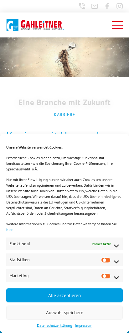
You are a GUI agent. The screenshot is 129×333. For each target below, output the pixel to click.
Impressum (83, 325)
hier (9, 229)
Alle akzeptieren (64, 295)
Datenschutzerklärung (54, 325)
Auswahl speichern (64, 313)
